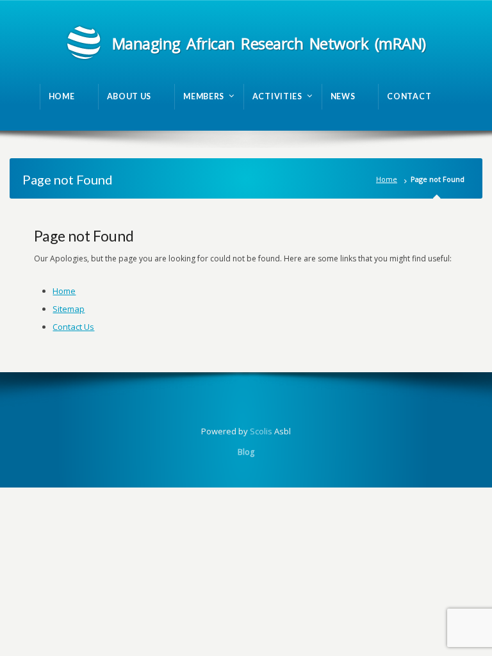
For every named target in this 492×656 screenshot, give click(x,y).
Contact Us (73, 326)
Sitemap (69, 309)
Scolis (261, 431)
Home (386, 179)
